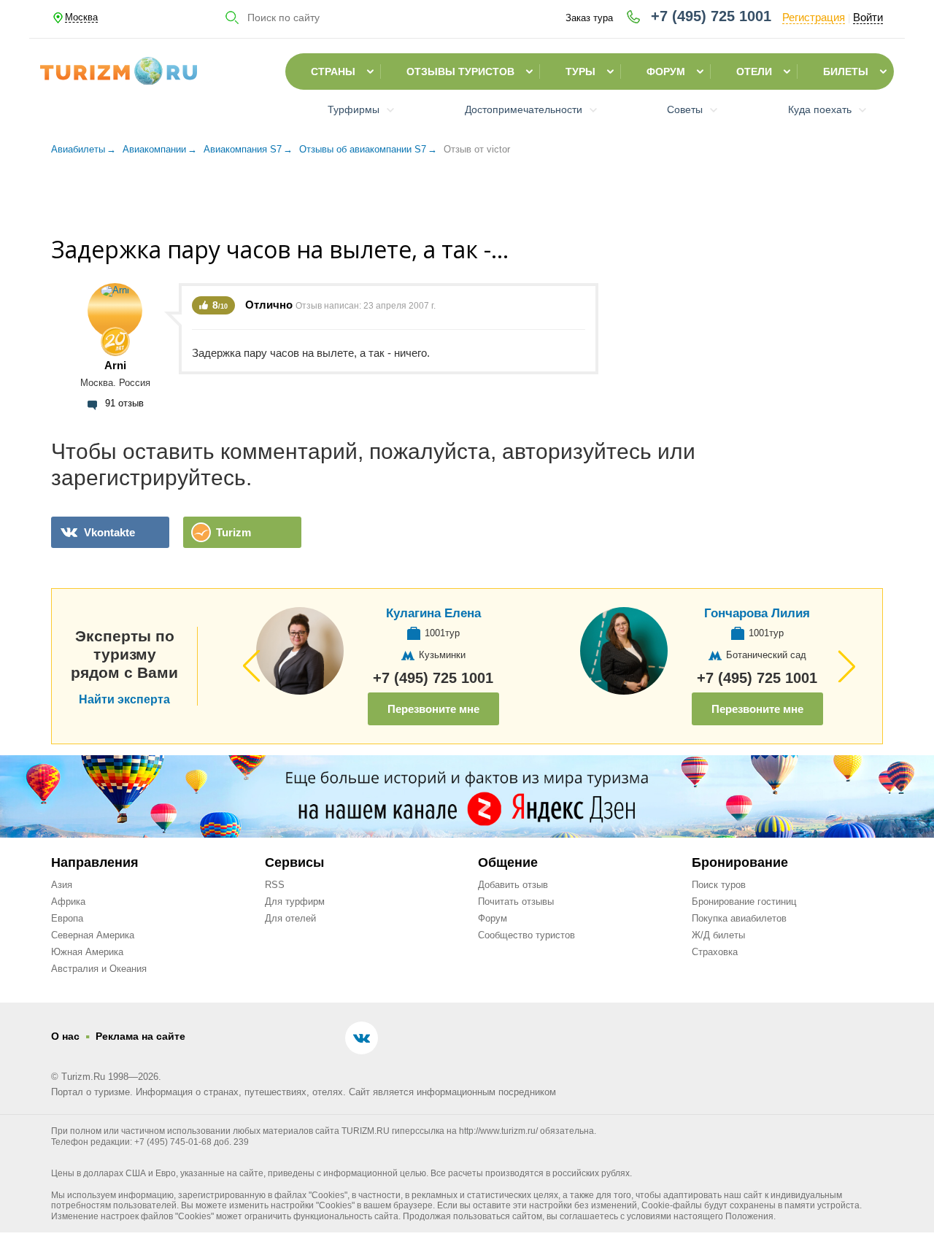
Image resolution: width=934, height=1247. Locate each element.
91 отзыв (124, 403)
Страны (333, 71)
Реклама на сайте (140, 1036)
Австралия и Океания (99, 968)
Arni (115, 365)
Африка (68, 901)
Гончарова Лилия (757, 613)
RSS (275, 884)
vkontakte (109, 532)
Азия (61, 884)
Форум (666, 71)
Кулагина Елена (433, 613)
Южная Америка (87, 951)
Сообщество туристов (526, 935)
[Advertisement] (467, 203)
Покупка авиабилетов (739, 918)
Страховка (715, 951)
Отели (754, 71)
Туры (580, 71)
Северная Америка (92, 935)
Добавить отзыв (513, 884)
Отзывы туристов (460, 71)
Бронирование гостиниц (744, 901)
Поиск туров (719, 884)
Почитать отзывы (516, 901)
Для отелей (290, 918)
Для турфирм (295, 901)
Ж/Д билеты (718, 935)
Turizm (233, 532)
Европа (67, 918)
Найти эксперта (124, 700)
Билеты (845, 71)
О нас (65, 1036)
